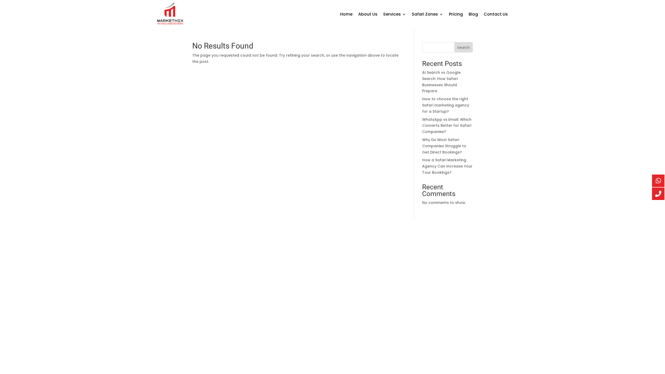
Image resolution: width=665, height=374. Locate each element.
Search (463, 47)
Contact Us (496, 14)
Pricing (456, 14)
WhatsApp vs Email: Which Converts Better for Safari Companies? (446, 126)
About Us (367, 14)
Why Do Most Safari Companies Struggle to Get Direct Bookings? (444, 146)
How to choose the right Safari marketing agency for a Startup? (445, 105)
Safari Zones (425, 14)
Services (392, 14)
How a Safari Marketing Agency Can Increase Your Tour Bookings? (447, 166)
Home (346, 14)
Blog (473, 14)
